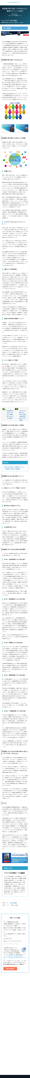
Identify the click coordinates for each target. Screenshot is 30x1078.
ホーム (3, 20)
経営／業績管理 (14, 20)
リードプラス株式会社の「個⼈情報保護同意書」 (13, 955)
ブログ (7, 20)
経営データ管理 (14, 905)
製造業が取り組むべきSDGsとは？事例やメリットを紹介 (12, 22)
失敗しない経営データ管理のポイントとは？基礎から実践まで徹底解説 (14, 468)
